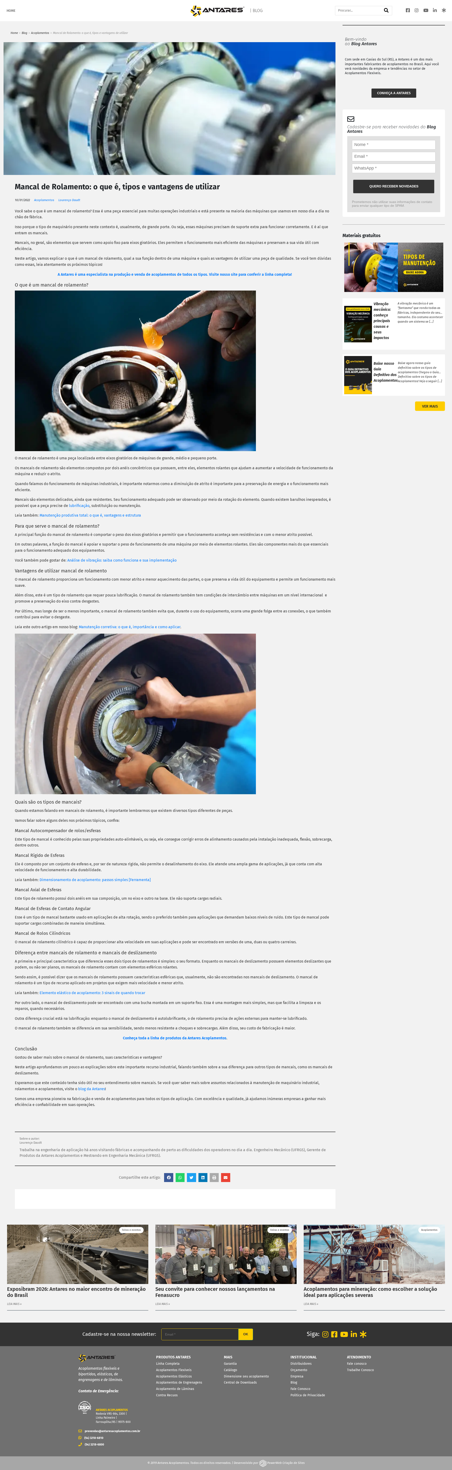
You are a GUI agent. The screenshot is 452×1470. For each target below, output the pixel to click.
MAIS (228, 1357)
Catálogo (230, 1370)
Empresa (297, 1376)
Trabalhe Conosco (360, 1370)
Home (14, 33)
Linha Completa (168, 1364)
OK (245, 1334)
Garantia (230, 1364)
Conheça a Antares (394, 93)
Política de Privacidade (308, 1395)
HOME (11, 11)
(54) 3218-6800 (94, 1444)
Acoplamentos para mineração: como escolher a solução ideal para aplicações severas (370, 1292)
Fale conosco (357, 1364)
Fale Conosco (300, 1389)
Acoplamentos (40, 33)
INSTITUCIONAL (304, 1357)
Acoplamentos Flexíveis (174, 1370)
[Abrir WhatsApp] (440, 1458)
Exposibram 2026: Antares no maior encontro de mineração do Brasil (76, 1292)
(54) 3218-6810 (93, 1438)
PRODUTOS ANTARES (173, 1357)
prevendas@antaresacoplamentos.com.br (111, 1431)
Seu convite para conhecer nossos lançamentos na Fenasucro (215, 1292)
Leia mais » (14, 1304)
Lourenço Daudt (69, 200)
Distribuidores (301, 1364)
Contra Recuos (167, 1395)
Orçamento (299, 1370)
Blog (24, 33)
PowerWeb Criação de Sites (285, 1463)
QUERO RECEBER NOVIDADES (393, 186)
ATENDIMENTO (359, 1357)
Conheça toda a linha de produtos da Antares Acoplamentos (174, 1038)
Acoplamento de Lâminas (175, 1389)
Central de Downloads (240, 1383)
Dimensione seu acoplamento (246, 1376)
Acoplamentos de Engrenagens (179, 1383)
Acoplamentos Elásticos (174, 1376)
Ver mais (430, 406)
